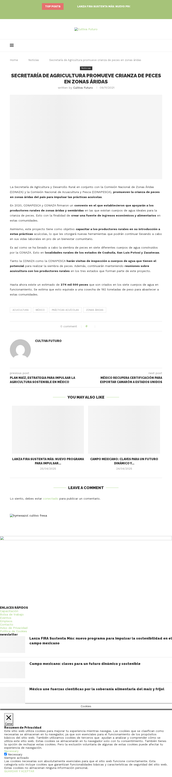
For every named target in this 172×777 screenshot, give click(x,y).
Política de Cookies (13, 631)
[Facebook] (80, 13)
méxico (40, 310)
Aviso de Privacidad (13, 627)
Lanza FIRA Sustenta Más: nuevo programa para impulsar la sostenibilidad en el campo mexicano (100, 640)
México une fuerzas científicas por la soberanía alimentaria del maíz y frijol (96, 689)
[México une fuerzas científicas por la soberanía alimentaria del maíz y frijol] (12, 695)
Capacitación (9, 611)
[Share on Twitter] (105, 326)
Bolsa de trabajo (12, 614)
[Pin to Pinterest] (109, 326)
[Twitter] (86, 13)
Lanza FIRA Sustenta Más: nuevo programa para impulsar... (121, 6)
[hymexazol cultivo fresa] (28, 515)
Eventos (5, 617)
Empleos (6, 621)
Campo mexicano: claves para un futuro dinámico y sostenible (85, 664)
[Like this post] (92, 326)
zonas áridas (94, 310)
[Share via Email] (114, 326)
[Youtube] (92, 13)
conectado (50, 498)
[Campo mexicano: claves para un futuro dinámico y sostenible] (124, 430)
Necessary (15, 754)
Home (14, 60)
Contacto (6, 624)
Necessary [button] (11, 751)
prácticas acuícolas (65, 310)
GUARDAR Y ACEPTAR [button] (19, 771)
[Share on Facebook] (100, 326)
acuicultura (21, 310)
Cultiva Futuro (83, 87)
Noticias (33, 60)
